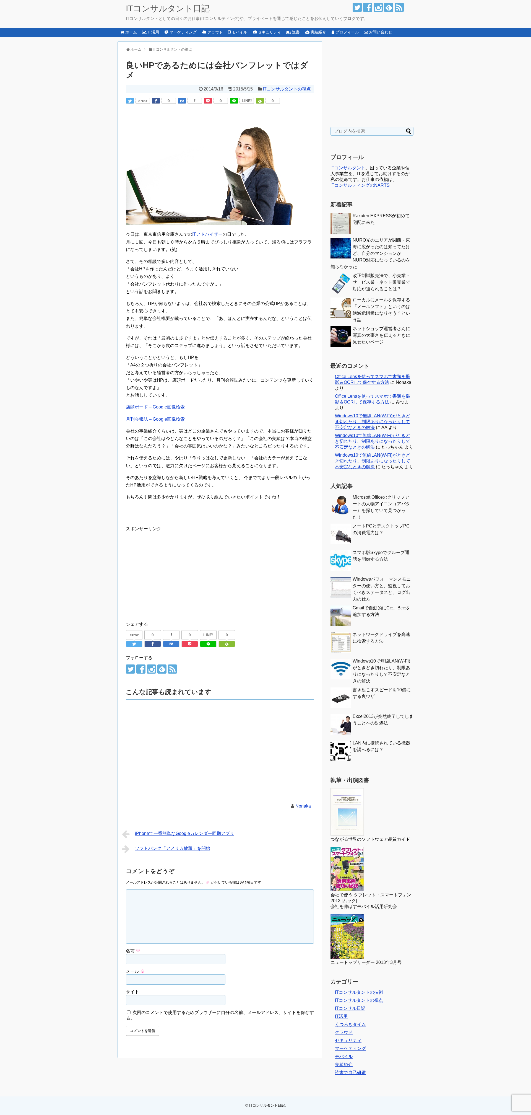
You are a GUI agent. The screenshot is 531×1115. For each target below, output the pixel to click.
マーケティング (350, 1048)
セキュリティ (348, 1040)
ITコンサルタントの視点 (287, 89)
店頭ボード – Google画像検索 (155, 407)
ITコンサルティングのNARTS (360, 185)
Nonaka (303, 806)
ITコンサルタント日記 (168, 8)
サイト (132, 991)
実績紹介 (344, 1064)
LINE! (247, 101)
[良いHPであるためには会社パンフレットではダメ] (182, 101)
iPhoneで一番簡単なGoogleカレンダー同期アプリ (184, 833)
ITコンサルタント (347, 167)
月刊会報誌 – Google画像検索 (155, 419)
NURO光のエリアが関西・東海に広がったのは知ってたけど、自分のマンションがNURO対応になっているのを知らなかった (370, 253)
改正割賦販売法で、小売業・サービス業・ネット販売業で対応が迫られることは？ (381, 282)
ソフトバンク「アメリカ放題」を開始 (172, 848)
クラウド (344, 1032)
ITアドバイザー (207, 234)
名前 (133, 950)
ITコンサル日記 (350, 1008)
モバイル (344, 1056)
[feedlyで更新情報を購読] (388, 7)
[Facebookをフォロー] (367, 7)
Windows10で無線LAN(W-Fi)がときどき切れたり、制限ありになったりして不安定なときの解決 (372, 421)
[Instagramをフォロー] (378, 7)
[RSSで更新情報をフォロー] (399, 7)
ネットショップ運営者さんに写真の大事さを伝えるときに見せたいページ (381, 335)
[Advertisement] (172, 571)
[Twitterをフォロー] (357, 7)
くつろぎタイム (350, 1024)
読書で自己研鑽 (350, 1072)
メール (135, 971)
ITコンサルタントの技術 (359, 992)
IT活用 (341, 1016)
